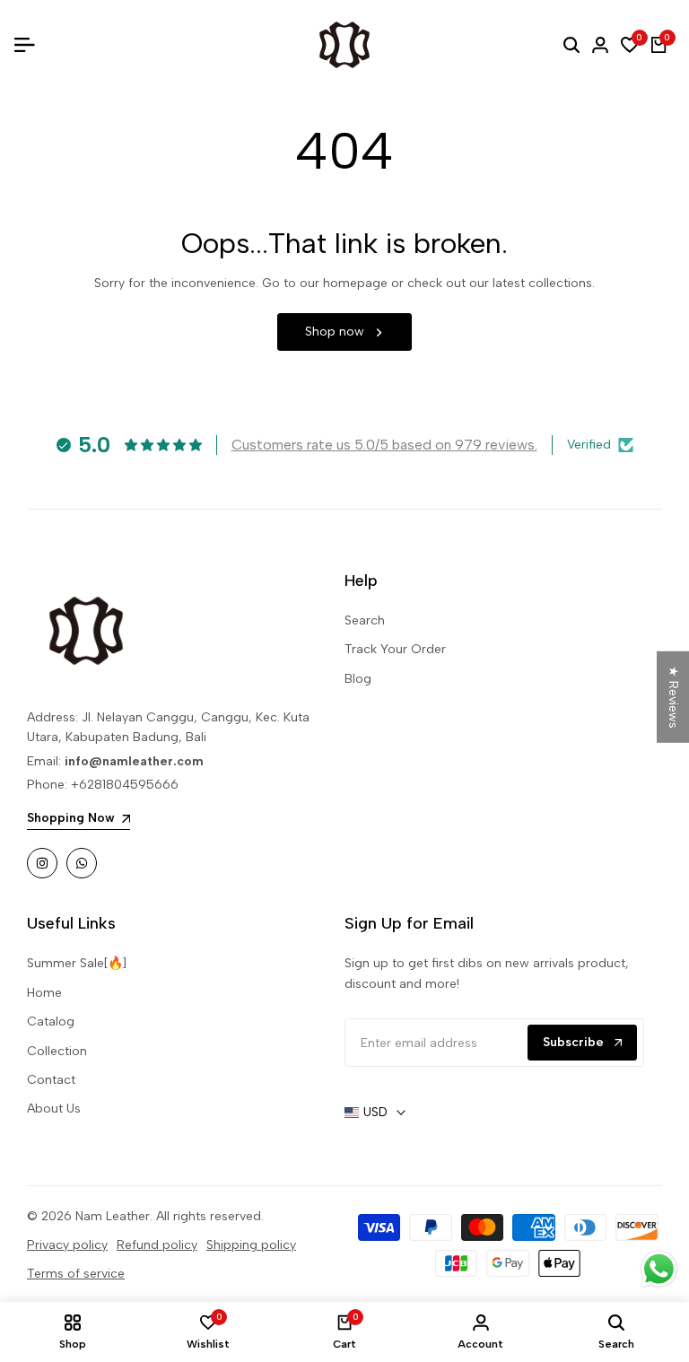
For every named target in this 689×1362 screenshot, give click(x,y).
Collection (57, 1051)
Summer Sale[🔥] (76, 963)
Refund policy (157, 1245)
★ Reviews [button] (673, 697)
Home (44, 992)
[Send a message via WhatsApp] (659, 1269)
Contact (51, 1079)
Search (364, 620)
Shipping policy (251, 1245)
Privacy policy (67, 1245)
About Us (54, 1108)
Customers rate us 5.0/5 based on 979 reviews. (384, 444)
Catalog (50, 1021)
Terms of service (76, 1273)
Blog (357, 678)
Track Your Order (395, 649)
